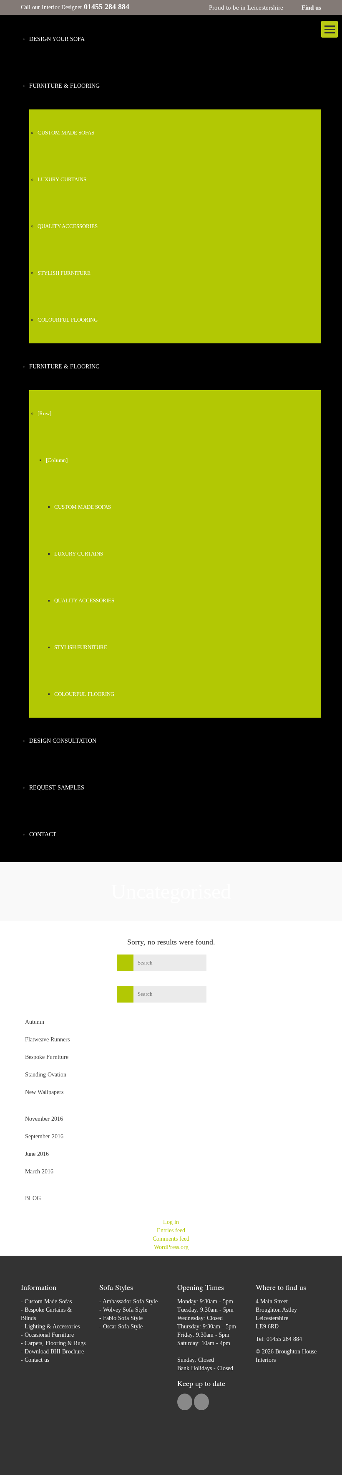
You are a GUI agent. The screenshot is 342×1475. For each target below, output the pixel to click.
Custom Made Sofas (48, 1301)
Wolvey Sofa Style (125, 1310)
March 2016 (39, 1171)
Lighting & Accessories (52, 1326)
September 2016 (44, 1136)
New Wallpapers (44, 1092)
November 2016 (44, 1119)
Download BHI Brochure (54, 1351)
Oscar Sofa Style (123, 1326)
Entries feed (171, 1230)
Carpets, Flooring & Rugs (55, 1343)
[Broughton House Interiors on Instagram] (201, 1403)
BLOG (33, 1198)
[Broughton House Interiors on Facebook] (185, 1403)
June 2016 (37, 1154)
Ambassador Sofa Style (130, 1301)
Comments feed (171, 1239)
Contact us (37, 1360)
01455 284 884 (284, 1339)
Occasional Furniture (49, 1335)
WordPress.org (171, 1247)
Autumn (34, 1022)
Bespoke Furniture (46, 1057)
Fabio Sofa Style (123, 1318)
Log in (171, 1222)
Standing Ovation (45, 1074)
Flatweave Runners (47, 1039)
